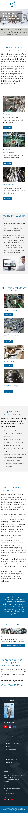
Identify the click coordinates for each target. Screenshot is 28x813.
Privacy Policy (11, 762)
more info (7, 128)
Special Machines (12, 749)
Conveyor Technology (13, 743)
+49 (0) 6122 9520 (13, 685)
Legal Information (12, 759)
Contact (9, 756)
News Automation (12, 753)
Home (8, 740)
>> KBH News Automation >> (12, 646)
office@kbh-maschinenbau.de (12, 788)
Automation (10, 746)
